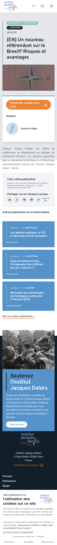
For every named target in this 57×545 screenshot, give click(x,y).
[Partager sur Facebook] (31, 199)
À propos (7, 476)
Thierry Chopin (12, 274)
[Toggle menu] (51, 6)
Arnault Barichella (13, 306)
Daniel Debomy (12, 242)
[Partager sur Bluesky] (24, 199)
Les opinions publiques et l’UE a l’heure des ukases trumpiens (28, 234)
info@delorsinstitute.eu (26, 465)
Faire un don (17, 424)
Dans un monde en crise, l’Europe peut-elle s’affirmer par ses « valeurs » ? (26, 264)
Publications (9, 481)
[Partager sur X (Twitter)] (17, 199)
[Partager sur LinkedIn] (9, 199)
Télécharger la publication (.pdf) (25, 104)
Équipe (6, 486)
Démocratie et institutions (22, 23)
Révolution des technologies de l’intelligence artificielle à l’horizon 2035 (27, 296)
